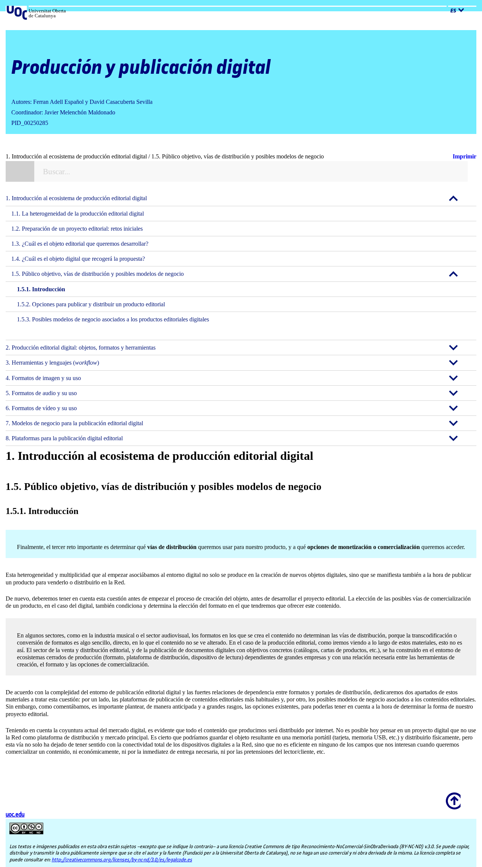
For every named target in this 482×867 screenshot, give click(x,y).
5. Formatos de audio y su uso (41, 393)
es (453, 11)
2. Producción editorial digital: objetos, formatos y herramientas (81, 347)
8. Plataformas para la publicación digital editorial (64, 438)
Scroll (452, 796)
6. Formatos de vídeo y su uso (41, 408)
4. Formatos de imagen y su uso (43, 378)
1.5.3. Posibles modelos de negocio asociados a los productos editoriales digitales (113, 319)
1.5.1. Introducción (41, 289)
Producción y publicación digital (141, 68)
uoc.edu (15, 815)
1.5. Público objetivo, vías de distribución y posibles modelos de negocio (97, 274)
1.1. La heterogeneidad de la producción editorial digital (77, 213)
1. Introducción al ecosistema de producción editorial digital (76, 198)
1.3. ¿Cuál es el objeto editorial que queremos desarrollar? (79, 243)
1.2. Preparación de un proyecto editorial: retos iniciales (77, 228)
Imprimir (464, 156)
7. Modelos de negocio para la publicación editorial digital (74, 423)
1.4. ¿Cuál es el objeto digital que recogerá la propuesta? (78, 259)
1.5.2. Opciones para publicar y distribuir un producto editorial (91, 304)
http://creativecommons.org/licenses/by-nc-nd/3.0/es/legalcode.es (122, 859)
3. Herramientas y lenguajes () (52, 362)
